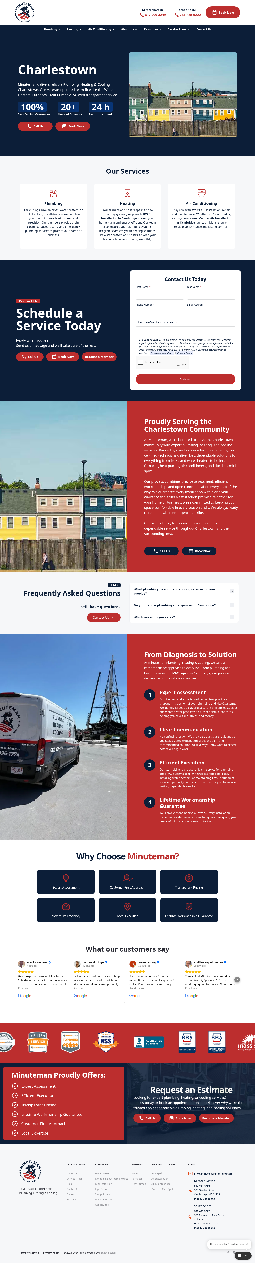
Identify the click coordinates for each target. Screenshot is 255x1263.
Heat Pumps (139, 1183)
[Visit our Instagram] (234, 1253)
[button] (52, 29)
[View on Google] (21, 964)
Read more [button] (25, 988)
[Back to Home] (25, 12)
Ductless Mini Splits (162, 1189)
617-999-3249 (202, 1186)
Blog (69, 1183)
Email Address (196, 304)
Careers (71, 1194)
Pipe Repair (101, 1189)
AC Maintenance (161, 1183)
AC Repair (157, 1173)
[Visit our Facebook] (228, 1253)
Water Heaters (103, 1173)
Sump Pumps (102, 1194)
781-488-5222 (202, 1211)
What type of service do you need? (157, 322)
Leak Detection (103, 1183)
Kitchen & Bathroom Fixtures (111, 1178)
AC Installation (159, 1178)
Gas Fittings (102, 1204)
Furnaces (137, 1178)
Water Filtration (104, 1199)
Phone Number (146, 304)
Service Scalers (108, 1252)
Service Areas (74, 1178)
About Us (72, 1173)
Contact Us (73, 1189)
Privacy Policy (51, 1252)
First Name (143, 287)
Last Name (194, 287)
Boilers (136, 1173)
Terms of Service (29, 1252)
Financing (72, 1199)
